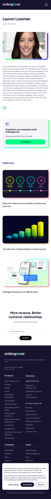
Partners (8, 454)
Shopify (29, 408)
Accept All (27, 484)
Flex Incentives (10, 404)
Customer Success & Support (13, 433)
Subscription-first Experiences (12, 420)
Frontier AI (9, 425)
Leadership (9, 450)
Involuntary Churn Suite (12, 408)
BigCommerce (32, 414)
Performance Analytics (10, 414)
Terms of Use (24, 493)
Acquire (8, 384)
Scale (7, 391)
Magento (29, 425)
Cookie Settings (37, 493)
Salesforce (30, 428)
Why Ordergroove (12, 381)
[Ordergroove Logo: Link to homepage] (15, 353)
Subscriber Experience (9, 396)
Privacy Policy (12, 493)
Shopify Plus (31, 411)
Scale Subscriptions (34, 391)
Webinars (29, 460)
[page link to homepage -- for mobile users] (12, 5)
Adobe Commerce (33, 421)
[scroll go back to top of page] (5, 109)
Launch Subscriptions (31, 396)
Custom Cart (31, 431)
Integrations (10, 429)
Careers (8, 460)
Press (7, 457)
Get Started (25, 142)
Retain (7, 388)
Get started (9, 438)
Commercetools (32, 418)
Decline (41, 484)
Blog (27, 457)
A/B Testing (9, 401)
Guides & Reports (33, 454)
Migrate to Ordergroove (31, 386)
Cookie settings (13, 484)
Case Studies (31, 450)
